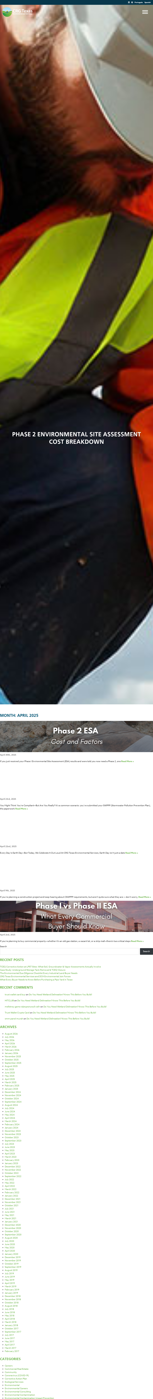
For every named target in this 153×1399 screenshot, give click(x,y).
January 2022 (11, 1195)
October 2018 (12, 1302)
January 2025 (11, 1089)
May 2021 (9, 1215)
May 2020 (9, 1247)
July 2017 (9, 1335)
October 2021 (11, 1205)
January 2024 (11, 1127)
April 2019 (10, 1283)
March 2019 (10, 1286)
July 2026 (9, 1037)
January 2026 (11, 1053)
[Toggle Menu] (145, 12)
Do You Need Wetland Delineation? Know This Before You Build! (60, 994)
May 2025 (9, 1076)
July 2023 (9, 1144)
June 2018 (10, 1312)
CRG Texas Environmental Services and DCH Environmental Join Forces (35, 976)
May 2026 (9, 1040)
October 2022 (12, 1173)
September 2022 (13, 1176)
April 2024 (10, 1118)
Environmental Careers (16, 1388)
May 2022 (9, 1182)
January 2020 (11, 1254)
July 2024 (9, 1108)
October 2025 (12, 1059)
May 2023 (9, 1150)
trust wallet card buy (15, 994)
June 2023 (10, 1147)
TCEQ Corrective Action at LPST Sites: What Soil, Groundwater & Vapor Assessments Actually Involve (50, 966)
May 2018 (9, 1315)
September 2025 (13, 1063)
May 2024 (10, 1114)
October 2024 (12, 1098)
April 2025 (10, 1079)
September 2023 (13, 1140)
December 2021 (12, 1199)
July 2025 (9, 1069)
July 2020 (9, 1241)
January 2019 (11, 1293)
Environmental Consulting (18, 1391)
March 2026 (10, 1046)
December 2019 (13, 1257)
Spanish (148, 2)
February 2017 (12, 1351)
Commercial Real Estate (16, 1369)
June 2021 (10, 1212)
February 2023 (12, 1160)
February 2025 (12, 1085)
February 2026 (12, 1050)
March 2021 (10, 1218)
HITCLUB (9, 1000)
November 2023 (13, 1134)
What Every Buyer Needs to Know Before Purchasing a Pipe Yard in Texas (36, 979)
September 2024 (13, 1102)
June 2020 (10, 1244)
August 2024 (11, 1105)
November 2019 (13, 1260)
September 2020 (13, 1234)
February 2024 (12, 1124)
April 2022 (10, 1186)
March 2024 (11, 1121)
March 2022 (10, 1189)
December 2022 (13, 1166)
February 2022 (12, 1192)
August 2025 (11, 1066)
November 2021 (13, 1202)
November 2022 (13, 1170)
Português (139, 2)
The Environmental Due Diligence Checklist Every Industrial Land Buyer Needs (38, 973)
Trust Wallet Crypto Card (17, 1012)
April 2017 (10, 1344)
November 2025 (13, 1056)
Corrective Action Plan (16, 1378)
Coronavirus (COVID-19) (17, 1375)
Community (11, 1372)
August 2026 (11, 1033)
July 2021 (9, 1208)
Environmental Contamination (20, 1395)
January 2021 (11, 1221)
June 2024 (10, 1111)
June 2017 (10, 1338)
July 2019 (9, 1273)
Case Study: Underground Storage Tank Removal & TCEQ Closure (32, 970)
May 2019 (9, 1280)
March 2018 (10, 1322)
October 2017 (11, 1328)
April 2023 (10, 1153)
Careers (9, 1365)
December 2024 (13, 1092)
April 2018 (10, 1319)
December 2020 (13, 1225)
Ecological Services (14, 1382)
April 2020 (10, 1251)
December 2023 (13, 1131)
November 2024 (13, 1095)
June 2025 (10, 1072)
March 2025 (10, 1082)
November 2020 (13, 1228)
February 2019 (12, 1289)
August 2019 (11, 1270)
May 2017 (9, 1341)
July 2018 (9, 1309)
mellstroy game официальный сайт (22, 1006)
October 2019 (12, 1263)
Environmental (12, 1385)
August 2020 (11, 1238)
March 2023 (10, 1157)
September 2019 (13, 1267)
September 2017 (13, 1331)
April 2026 (10, 1043)
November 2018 (13, 1299)
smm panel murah (14, 1018)
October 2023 (12, 1137)
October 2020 (12, 1231)
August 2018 (11, 1306)
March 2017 (10, 1348)
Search (3, 946)
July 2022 (9, 1179)
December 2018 (13, 1296)
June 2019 (10, 1276)
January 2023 (11, 1163)
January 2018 (11, 1325)
